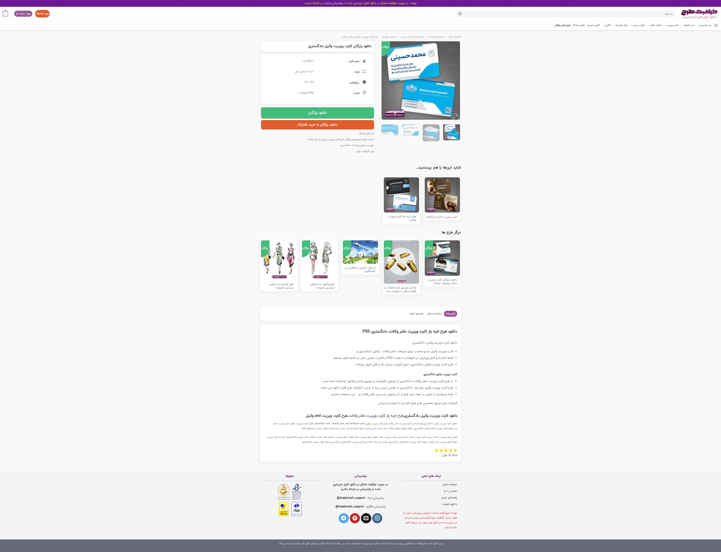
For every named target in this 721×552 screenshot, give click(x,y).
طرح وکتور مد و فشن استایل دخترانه (322, 286)
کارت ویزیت (672, 25)
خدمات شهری (389, 37)
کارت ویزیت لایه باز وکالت (441, 217)
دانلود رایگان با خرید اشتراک (317, 124)
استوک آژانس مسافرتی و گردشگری (360, 269)
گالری (607, 25)
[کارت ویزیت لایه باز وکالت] (442, 195)
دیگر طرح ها (622, 25)
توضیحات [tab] (450, 313)
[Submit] (460, 13)
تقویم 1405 (579, 25)
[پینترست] (355, 518)
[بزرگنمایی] (455, 117)
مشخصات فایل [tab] (434, 313)
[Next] (385, 81)
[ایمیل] (366, 518)
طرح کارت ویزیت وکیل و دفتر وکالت (359, 37)
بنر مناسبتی (705, 25)
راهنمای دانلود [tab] (416, 313)
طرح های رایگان (562, 25)
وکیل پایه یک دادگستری (353, 145)
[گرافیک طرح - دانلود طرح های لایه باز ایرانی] (699, 14)
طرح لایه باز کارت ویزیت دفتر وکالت (376, 415)
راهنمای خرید (449, 498)
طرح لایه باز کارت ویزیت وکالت (402, 218)
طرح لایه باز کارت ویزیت (412, 37)
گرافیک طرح (455, 37)
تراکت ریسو (639, 25)
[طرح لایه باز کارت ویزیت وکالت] (401, 195)
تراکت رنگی (655, 25)
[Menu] (716, 25)
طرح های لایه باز (436, 37)
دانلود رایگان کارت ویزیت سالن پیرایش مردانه (442, 281)
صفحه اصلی (449, 484)
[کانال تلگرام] (344, 518)
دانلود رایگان (317, 112)
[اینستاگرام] (377, 518)
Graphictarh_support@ (351, 498)
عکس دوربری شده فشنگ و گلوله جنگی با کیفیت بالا (400, 289)
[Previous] (453, 81)
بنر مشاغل (689, 25)
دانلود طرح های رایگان (356, 139)
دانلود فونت (449, 504)
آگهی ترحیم (593, 25)
